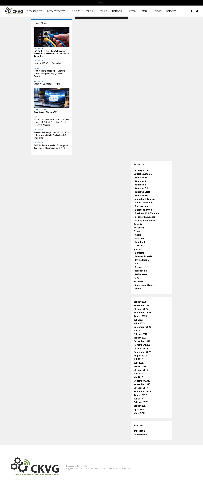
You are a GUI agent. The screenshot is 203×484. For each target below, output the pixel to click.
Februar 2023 (140, 334)
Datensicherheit (143, 209)
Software (171, 11)
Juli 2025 (138, 320)
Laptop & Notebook (145, 220)
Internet (145, 11)
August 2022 (140, 355)
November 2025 (142, 305)
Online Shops (142, 260)
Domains (139, 253)
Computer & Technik (82, 11)
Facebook (140, 242)
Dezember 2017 (142, 380)
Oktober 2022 (141, 348)
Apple (138, 235)
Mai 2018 (138, 377)
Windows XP (141, 195)
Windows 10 (141, 177)
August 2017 (140, 395)
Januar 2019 (140, 366)
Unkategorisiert (33, 11)
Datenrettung (142, 206)
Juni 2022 (138, 363)
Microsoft (140, 238)
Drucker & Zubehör (145, 217)
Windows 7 (140, 181)
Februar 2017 (140, 402)
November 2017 (142, 384)
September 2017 (142, 391)
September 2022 (142, 352)
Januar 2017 (140, 406)
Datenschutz (140, 434)
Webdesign (141, 270)
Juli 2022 (138, 359)
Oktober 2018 (141, 370)
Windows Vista (142, 192)
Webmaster (141, 274)
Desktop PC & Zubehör (147, 213)
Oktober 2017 (141, 388)
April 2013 (139, 409)
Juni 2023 (138, 330)
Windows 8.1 (141, 188)
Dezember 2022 (142, 341)
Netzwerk (117, 11)
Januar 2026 (140, 302)
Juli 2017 (138, 398)
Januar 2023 (140, 337)
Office (138, 288)
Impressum (139, 431)
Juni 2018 (138, 373)
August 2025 (140, 316)
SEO (137, 263)
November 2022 (142, 345)
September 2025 (142, 312)
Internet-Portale (143, 256)
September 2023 (142, 327)
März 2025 (139, 323)
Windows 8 (140, 184)
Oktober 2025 (141, 309)
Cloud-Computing (144, 202)
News (158, 11)
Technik (102, 11)
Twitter (139, 245)
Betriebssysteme (56, 11)
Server (138, 267)
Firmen (132, 11)
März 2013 (139, 413)
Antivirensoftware (144, 285)
